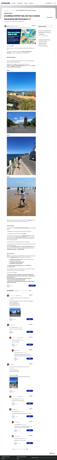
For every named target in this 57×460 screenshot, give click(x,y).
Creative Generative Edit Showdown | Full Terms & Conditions (45, 32)
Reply (30, 319)
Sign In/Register (48, 3)
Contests (25, 3)
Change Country (35, 457)
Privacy (3, 458)
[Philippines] (5, 3)
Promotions (31, 3)
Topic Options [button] (49, 17)
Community (13, 3)
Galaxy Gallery (19, 3)
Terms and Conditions (21, 456)
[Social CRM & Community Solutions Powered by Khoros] (52, 453)
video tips (30, 220)
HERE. (15, 272)
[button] (34, 25)
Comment (32, 285)
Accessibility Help (5, 456)
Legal (18, 458)
